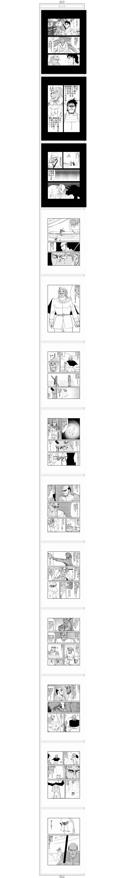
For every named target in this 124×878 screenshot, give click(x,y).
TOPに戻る (62, 1)
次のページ (62, 2)
